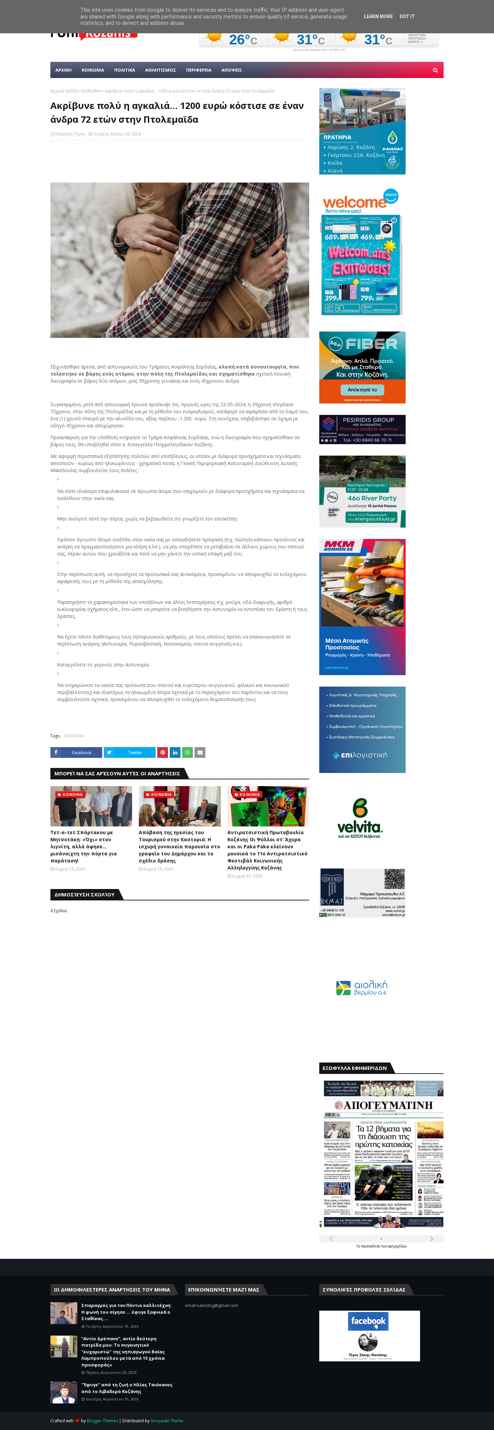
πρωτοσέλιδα (371, 1246)
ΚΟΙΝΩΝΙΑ (91, 91)
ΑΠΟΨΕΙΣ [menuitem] (231, 70)
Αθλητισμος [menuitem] (160, 70)
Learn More (378, 16)
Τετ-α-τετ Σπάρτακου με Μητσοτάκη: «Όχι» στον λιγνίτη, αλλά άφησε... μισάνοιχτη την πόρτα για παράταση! (83, 846)
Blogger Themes (102, 1421)
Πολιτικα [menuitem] (124, 70)
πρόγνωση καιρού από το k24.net (319, 49)
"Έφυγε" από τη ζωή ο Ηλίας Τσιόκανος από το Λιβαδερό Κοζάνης (127, 1388)
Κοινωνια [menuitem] (93, 70)
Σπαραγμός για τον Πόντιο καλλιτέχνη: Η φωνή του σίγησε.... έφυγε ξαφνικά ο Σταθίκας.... (126, 1311)
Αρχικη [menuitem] (63, 70)
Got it (407, 16)
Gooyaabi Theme (167, 1421)
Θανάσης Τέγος (70, 134)
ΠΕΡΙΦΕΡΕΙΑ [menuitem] (198, 70)
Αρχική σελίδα (64, 91)
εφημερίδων (397, 1246)
